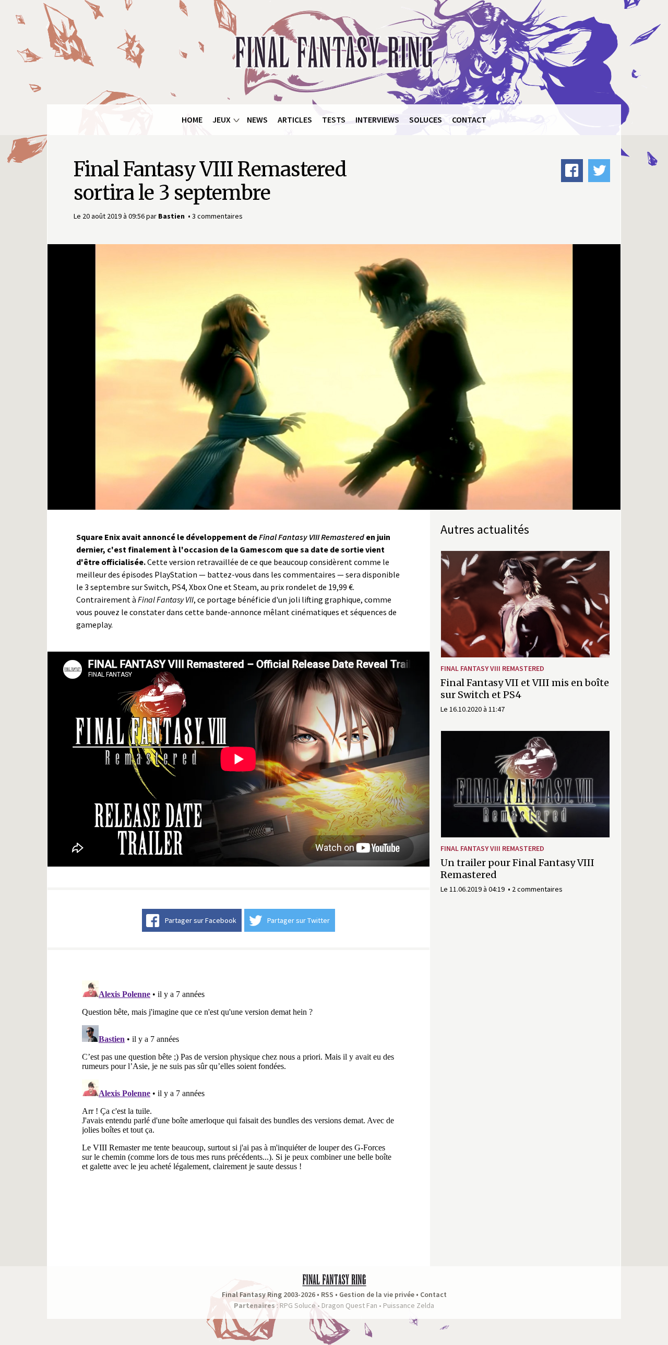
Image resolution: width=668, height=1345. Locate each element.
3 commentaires (217, 216)
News (257, 119)
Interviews (377, 119)
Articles (295, 119)
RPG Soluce (298, 1305)
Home (192, 119)
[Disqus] (238, 1106)
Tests (333, 119)
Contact (469, 119)
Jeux (221, 119)
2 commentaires (537, 889)
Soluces (425, 119)
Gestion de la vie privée (376, 1294)
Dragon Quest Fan (349, 1305)
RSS (327, 1294)
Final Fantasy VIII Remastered (492, 668)
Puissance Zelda (408, 1305)
